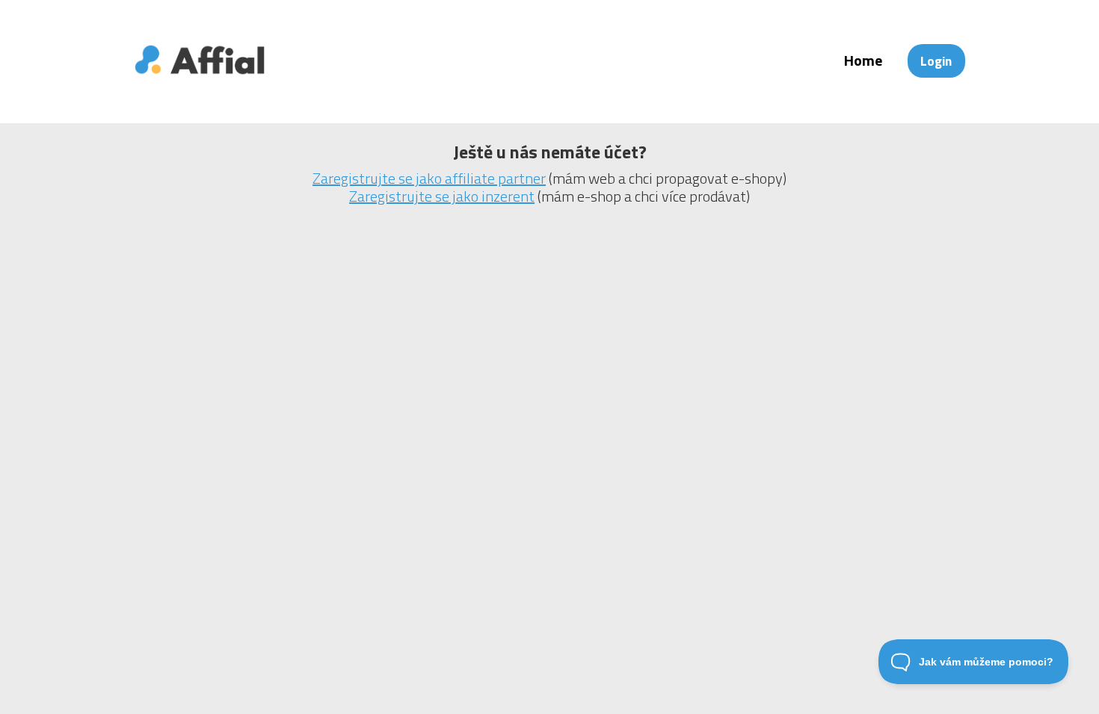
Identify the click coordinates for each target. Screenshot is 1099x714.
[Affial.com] (199, 84)
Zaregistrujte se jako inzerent (442, 196)
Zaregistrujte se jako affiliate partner (429, 178)
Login (936, 61)
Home (863, 60)
